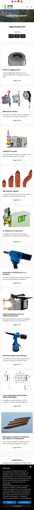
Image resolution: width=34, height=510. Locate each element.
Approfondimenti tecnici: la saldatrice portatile (13, 315)
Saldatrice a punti (10, 151)
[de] (18, 1)
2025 (11, 36)
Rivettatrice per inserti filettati (15, 355)
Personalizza (17, 506)
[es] (21, 1)
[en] (12, 1)
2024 (17, 36)
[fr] (15, 1)
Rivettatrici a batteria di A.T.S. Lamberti (14, 273)
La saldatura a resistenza (13, 231)
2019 (22, 36)
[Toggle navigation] (31, 7)
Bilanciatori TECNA (10, 111)
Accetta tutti (24, 502)
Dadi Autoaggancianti (11, 70)
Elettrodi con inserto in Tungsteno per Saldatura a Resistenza (16, 437)
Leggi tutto (17, 80)
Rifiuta (10, 502)
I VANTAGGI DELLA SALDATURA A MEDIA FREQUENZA (15, 396)
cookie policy (7, 484)
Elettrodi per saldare (11, 191)
